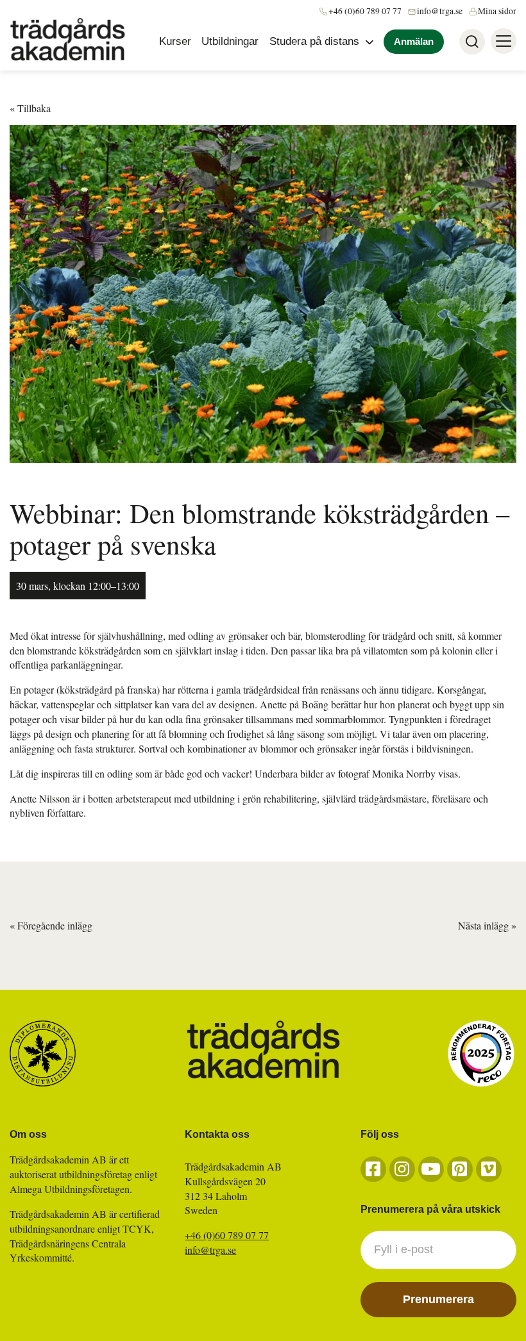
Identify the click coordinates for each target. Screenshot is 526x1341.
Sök (472, 41)
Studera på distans (314, 41)
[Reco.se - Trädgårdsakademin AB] (481, 1053)
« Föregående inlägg (51, 925)
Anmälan (414, 41)
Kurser (175, 41)
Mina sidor (497, 11)
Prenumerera (438, 1299)
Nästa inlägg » (487, 925)
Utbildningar (230, 41)
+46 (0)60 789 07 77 (365, 11)
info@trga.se (439, 11)
